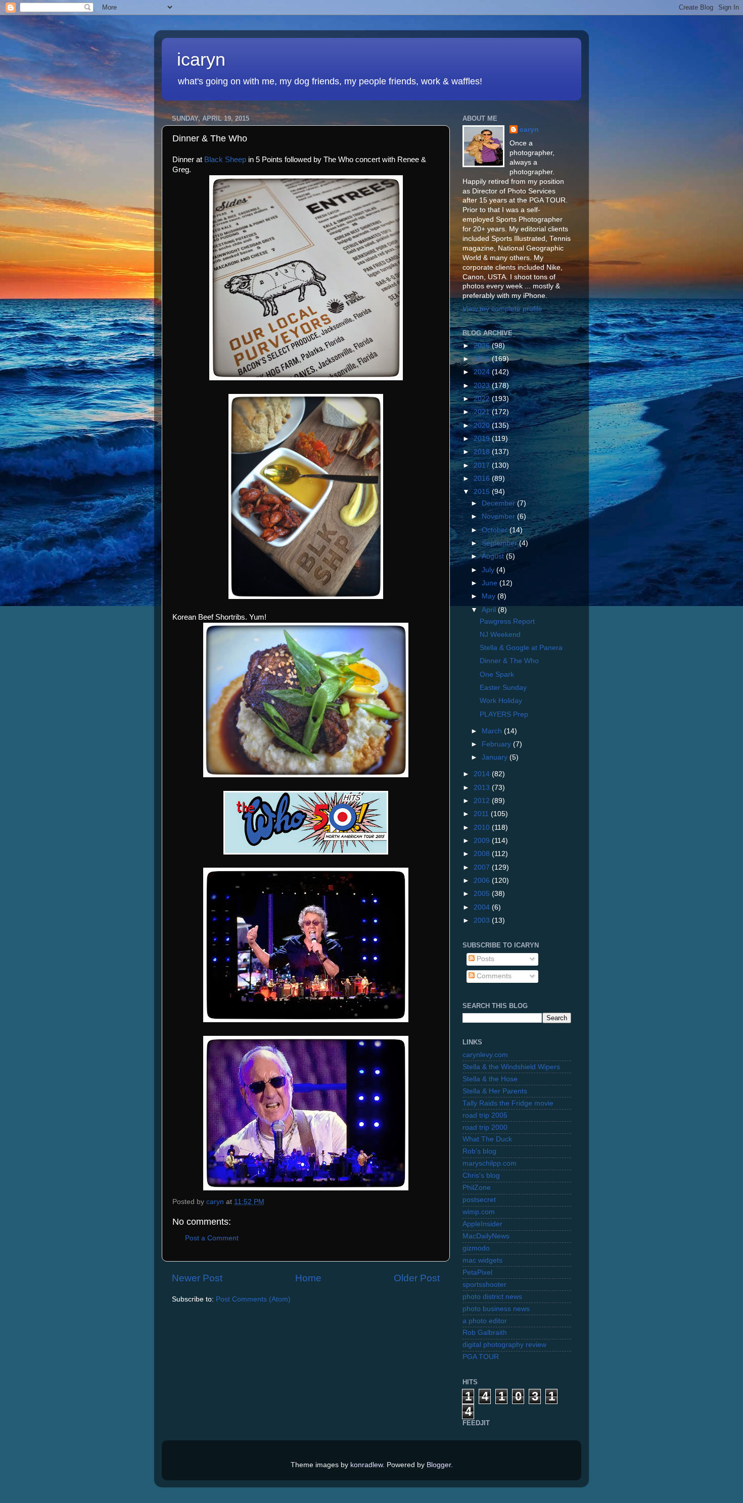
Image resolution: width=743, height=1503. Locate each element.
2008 (483, 854)
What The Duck (487, 1139)
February (497, 744)
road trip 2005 (484, 1115)
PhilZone (476, 1187)
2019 (483, 438)
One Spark (497, 674)
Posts (484, 959)
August (494, 556)
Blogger (439, 1465)
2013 (483, 787)
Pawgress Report (507, 621)
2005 (483, 893)
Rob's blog (479, 1151)
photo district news (492, 1296)
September (500, 543)
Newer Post (197, 1278)
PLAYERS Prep (504, 714)
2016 (483, 478)
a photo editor (484, 1321)
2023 (483, 385)
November (499, 516)
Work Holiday (501, 701)
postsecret (479, 1200)
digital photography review (504, 1344)
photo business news (496, 1309)
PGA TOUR (480, 1357)
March (493, 731)
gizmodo (476, 1248)
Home (308, 1278)
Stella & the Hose (490, 1079)
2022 (483, 399)
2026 (483, 345)
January (495, 757)
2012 (483, 801)
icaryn (201, 59)
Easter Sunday (503, 687)
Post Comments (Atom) (253, 1299)
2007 (483, 867)
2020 (483, 425)
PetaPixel (477, 1272)
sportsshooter (484, 1284)
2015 (483, 491)
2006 (483, 880)
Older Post (417, 1278)
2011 (482, 814)
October (495, 530)
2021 (483, 412)
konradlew (366, 1465)
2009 (483, 840)
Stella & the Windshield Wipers (511, 1067)
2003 (483, 920)
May (489, 596)
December (499, 503)
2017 (483, 465)
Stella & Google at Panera (521, 648)
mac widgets (482, 1260)
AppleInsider (482, 1224)
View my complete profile (502, 309)
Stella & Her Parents (494, 1091)
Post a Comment (212, 1238)
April (490, 610)
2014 (483, 774)
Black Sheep (225, 160)
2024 (483, 372)
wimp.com (478, 1212)
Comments (493, 976)
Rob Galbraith (484, 1332)
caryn (529, 129)
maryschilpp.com (489, 1163)
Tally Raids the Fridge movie (507, 1103)
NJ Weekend (500, 634)
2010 (483, 827)
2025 (483, 359)
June (490, 583)
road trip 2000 (484, 1127)
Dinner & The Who (509, 661)
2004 (483, 907)
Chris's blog (481, 1175)
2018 (483, 452)
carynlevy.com (485, 1055)
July (489, 570)
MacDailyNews (485, 1236)
